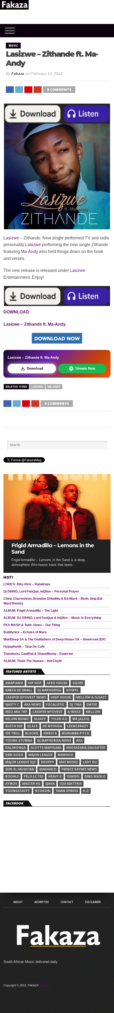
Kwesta (50, 733)
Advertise (41, 902)
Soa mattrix (71, 783)
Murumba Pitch (75, 733)
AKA (79, 740)
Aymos (11, 783)
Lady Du (90, 762)
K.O (86, 791)
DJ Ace (32, 726)
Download (35, 368)
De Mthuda (52, 726)
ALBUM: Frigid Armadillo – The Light (30, 610)
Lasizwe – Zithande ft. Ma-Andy (34, 324)
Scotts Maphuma (46, 747)
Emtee (91, 704)
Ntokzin (42, 791)
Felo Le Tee (33, 776)
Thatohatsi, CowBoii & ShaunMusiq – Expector (38, 654)
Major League (40, 755)
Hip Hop (35, 683)
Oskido (73, 776)
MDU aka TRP (16, 711)
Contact (66, 902)
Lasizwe (11, 238)
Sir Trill (12, 733)
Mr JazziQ (80, 719)
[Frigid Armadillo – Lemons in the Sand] (56, 538)
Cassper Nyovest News (25, 697)
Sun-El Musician (19, 769)
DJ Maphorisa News (54, 740)
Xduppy (47, 762)
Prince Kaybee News (79, 769)
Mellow (93, 711)
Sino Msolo (95, 776)
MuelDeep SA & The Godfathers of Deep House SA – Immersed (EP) (54, 639)
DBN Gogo (14, 755)
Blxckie (31, 733)
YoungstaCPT (17, 791)
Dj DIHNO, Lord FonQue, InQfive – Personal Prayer (41, 591)
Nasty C (12, 704)
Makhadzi (47, 769)
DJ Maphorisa (49, 690)
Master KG (31, 783)
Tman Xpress (66, 791)
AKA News (32, 704)
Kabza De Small (18, 690)
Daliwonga (15, 747)
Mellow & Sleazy (91, 697)
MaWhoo (65, 755)
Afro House (57, 683)
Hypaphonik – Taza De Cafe (24, 646)
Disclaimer (93, 902)
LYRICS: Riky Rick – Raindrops (26, 584)
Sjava (50, 783)
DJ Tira (75, 704)
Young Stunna (18, 740)
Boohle (12, 776)
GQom (77, 683)
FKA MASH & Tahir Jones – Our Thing (31, 625)
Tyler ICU (59, 719)
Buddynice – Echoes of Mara (25, 632)
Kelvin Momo (17, 719)
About (18, 902)
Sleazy (40, 719)
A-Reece (74, 711)
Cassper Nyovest (47, 711)
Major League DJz (20, 762)
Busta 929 (13, 726)
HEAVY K (55, 776)
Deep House (61, 697)
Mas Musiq (68, 762)
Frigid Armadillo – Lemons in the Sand (52, 548)
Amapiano (14, 683)
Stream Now (85, 368)
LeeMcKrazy (77, 726)
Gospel (72, 690)
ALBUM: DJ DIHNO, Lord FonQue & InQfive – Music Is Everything (52, 618)
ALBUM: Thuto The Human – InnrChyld (32, 661)
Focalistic (55, 704)
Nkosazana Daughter (85, 747)
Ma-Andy (29, 251)
